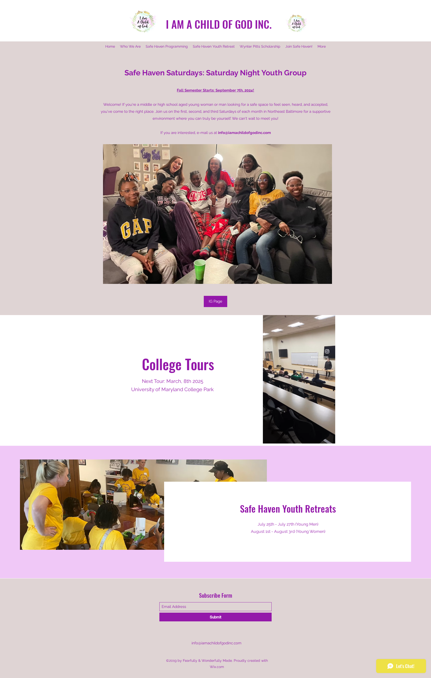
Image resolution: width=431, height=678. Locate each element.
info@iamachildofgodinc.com (244, 132)
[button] (329, 438)
